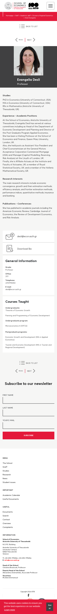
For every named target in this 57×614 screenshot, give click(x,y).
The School (7, 463)
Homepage (9, 16)
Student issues (9, 482)
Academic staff (25, 16)
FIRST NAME (8, 395)
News (5, 478)
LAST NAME (8, 408)
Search (6, 516)
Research (7, 474)
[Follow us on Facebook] (28, 596)
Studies (6, 471)
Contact (6, 519)
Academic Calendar (11, 495)
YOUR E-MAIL (8, 420)
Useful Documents (11, 499)
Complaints (8, 527)
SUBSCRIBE (28, 435)
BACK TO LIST (32, 26)
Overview (7, 523)
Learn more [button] (9, 610)
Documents (8, 512)
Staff (17, 16)
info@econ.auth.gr (11, 560)
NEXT (29, 40)
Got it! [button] (49, 606)
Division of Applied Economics (42, 16)
